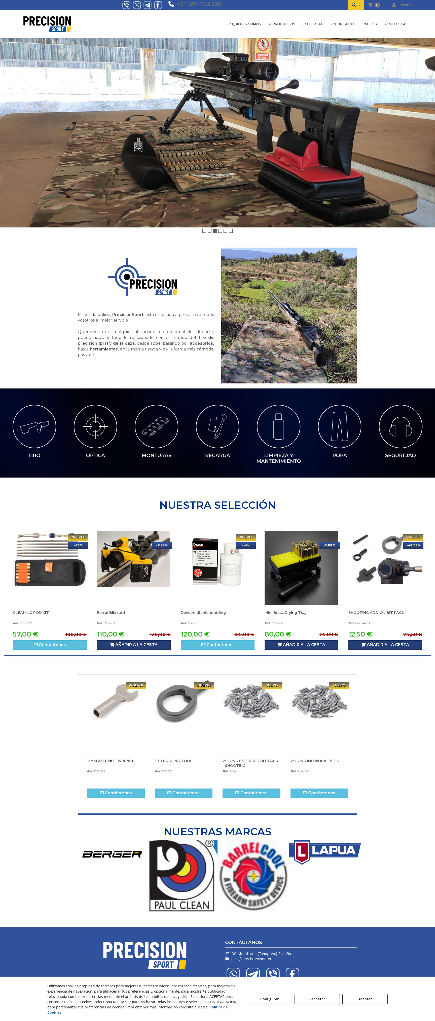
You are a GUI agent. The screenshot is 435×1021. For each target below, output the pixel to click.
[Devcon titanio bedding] (134, 542)
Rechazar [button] (317, 999)
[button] (356, 5)
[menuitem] (356, 5)
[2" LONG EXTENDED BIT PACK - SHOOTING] (184, 690)
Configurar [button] (269, 999)
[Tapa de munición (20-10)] (385, 542)
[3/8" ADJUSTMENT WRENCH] (319, 690)
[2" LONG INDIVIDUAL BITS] (252, 690)
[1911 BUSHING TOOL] (116, 690)
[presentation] (9, 404)
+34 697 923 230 (199, 4)
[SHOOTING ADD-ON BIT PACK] (301, 542)
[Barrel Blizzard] (50, 542)
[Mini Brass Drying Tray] (218, 542)
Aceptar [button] (365, 999)
